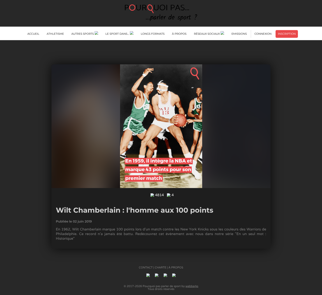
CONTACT (146, 267)
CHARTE (160, 267)
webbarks (192, 286)
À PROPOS (175, 267)
